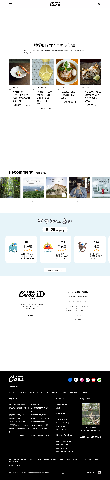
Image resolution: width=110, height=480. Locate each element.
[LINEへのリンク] (99, 380)
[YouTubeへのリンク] (93, 380)
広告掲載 (11, 465)
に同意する (77, 306)
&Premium (54, 459)
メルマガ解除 (78, 319)
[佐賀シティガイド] (33, 187)
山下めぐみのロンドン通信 (17, 422)
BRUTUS (16, 459)
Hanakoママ (76, 459)
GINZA (40, 459)
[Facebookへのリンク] (70, 380)
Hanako (46, 459)
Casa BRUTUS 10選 (62, 423)
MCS (96, 459)
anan (10, 459)
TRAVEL (63, 393)
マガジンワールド (13, 461)
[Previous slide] (33, 202)
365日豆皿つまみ (61, 419)
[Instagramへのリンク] (82, 380)
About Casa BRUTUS (90, 436)
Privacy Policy (19, 465)
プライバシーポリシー (74, 306)
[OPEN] (10, 4)
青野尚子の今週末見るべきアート (19, 408)
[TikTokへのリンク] (88, 380)
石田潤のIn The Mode (38, 422)
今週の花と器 (60, 426)
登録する (78, 315)
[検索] (99, 4)
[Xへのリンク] (76, 380)
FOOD (54, 393)
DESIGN (12, 393)
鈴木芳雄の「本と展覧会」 (39, 415)
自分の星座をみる (55, 270)
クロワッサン (32, 459)
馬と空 (58, 408)
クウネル (84, 459)
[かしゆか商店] (79, 187)
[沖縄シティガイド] (56, 187)
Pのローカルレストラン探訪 (40, 425)
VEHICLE (73, 393)
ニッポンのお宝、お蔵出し (39, 428)
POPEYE (23, 459)
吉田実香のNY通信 (14, 418)
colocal (68, 459)
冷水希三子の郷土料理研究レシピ (41, 435)
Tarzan (61, 459)
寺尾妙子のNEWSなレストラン (18, 415)
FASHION (22, 393)
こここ (91, 459)
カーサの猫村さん (61, 404)
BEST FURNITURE (62, 445)
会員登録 (31, 315)
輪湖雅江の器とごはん (38, 404)
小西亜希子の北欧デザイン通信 (18, 425)
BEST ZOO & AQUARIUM (64, 451)
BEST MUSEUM (61, 448)
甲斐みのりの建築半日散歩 (17, 404)
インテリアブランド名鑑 (16, 435)
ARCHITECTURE (35, 393)
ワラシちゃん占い (61, 430)
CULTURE (84, 393)
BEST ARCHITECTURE (64, 441)
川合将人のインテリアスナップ (40, 418)
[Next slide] (76, 202)
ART (47, 393)
